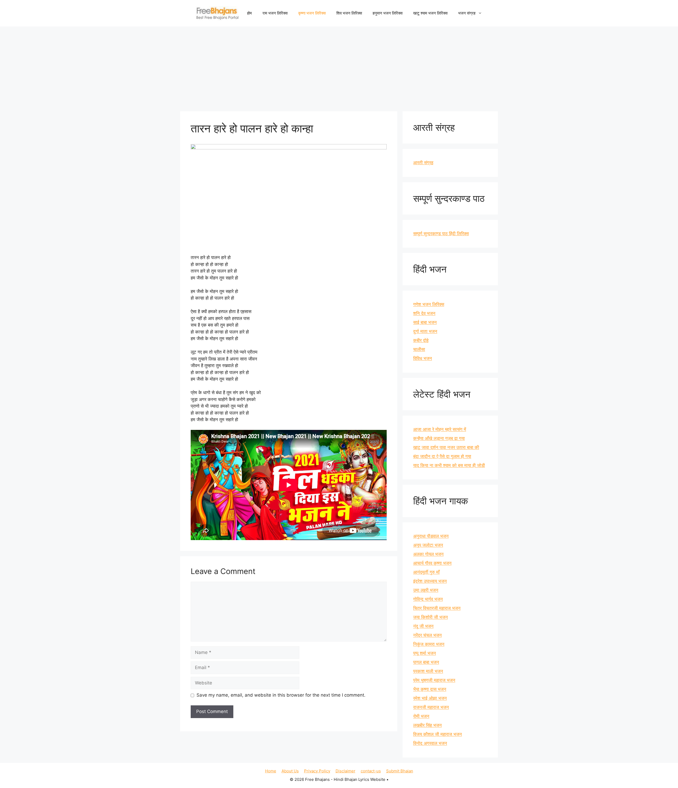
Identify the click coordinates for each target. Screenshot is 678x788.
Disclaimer (345, 770)
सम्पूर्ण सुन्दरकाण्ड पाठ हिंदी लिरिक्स (441, 233)
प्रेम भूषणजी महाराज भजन (434, 680)
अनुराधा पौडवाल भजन (431, 536)
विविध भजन (422, 358)
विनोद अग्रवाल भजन (430, 743)
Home (270, 770)
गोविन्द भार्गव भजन (428, 599)
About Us (290, 770)
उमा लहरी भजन (425, 590)
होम (249, 13)
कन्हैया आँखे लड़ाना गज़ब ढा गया (439, 438)
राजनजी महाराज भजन (431, 707)
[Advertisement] (339, 66)
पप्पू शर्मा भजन (424, 653)
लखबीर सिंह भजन (427, 725)
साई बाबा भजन (425, 322)
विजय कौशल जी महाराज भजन (437, 734)
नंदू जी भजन (423, 626)
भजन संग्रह (466, 13)
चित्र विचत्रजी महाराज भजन (437, 608)
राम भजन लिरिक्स (275, 13)
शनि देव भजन (424, 313)
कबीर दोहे (421, 340)
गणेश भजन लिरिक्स (428, 304)
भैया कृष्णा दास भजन (429, 689)
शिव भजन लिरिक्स (349, 13)
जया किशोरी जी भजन (430, 617)
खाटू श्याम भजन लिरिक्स (430, 13)
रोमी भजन (421, 716)
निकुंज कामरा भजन (428, 644)
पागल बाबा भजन (426, 662)
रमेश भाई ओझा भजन (430, 698)
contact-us (371, 770)
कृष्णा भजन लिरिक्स (312, 13)
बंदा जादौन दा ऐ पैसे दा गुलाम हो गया (442, 456)
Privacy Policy (317, 770)
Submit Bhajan (399, 770)
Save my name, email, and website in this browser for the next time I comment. (281, 695)
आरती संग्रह (423, 162)
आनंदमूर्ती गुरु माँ (426, 572)
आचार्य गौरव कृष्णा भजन (432, 563)
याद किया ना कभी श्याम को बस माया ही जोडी (449, 465)
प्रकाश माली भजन (428, 671)
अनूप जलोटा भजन (428, 545)
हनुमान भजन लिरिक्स (388, 13)
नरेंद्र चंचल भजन (427, 635)
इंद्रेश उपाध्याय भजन (430, 581)
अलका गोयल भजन (428, 554)
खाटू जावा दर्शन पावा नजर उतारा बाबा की (446, 447)
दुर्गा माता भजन (425, 331)
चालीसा (419, 349)
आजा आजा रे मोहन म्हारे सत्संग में (439, 429)
